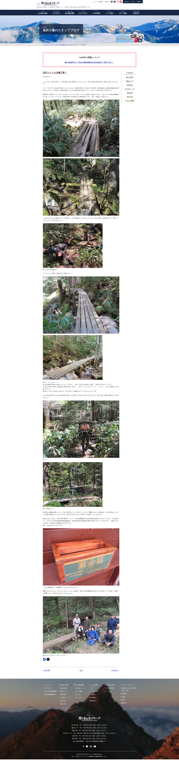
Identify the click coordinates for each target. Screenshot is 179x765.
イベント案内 (94, 691)
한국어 (123, 700)
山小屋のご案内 (63, 685)
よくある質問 (94, 685)
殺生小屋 (129, 97)
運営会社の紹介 (110, 685)
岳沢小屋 (129, 93)
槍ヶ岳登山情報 (79, 685)
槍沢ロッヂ (129, 81)
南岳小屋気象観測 (50, 694)
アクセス (78, 694)
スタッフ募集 (110, 688)
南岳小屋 (129, 85)
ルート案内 (79, 691)
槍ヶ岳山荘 (129, 77)
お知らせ (92, 694)
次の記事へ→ (115, 670)
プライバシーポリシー (127, 685)
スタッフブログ (55, 44)
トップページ (46, 44)
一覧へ (81, 670)
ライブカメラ (47, 688)
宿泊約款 (124, 693)
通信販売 (92, 700)
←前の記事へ (47, 670)
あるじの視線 (129, 101)
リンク (108, 691)
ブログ (92, 688)
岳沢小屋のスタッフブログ (66, 44)
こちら (50, 525)
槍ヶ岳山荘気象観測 (51, 691)
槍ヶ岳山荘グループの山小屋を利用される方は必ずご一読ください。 (89, 62)
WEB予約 (93, 697)
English (123, 696)
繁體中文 (124, 703)
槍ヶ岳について (80, 688)
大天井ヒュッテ (130, 89)
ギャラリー (79, 697)
